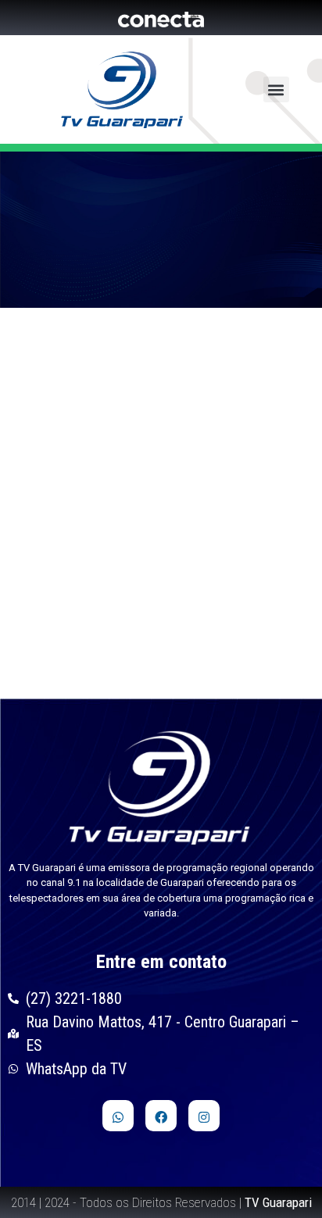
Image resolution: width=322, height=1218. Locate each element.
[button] (276, 89)
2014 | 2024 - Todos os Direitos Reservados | (161, 1202)
